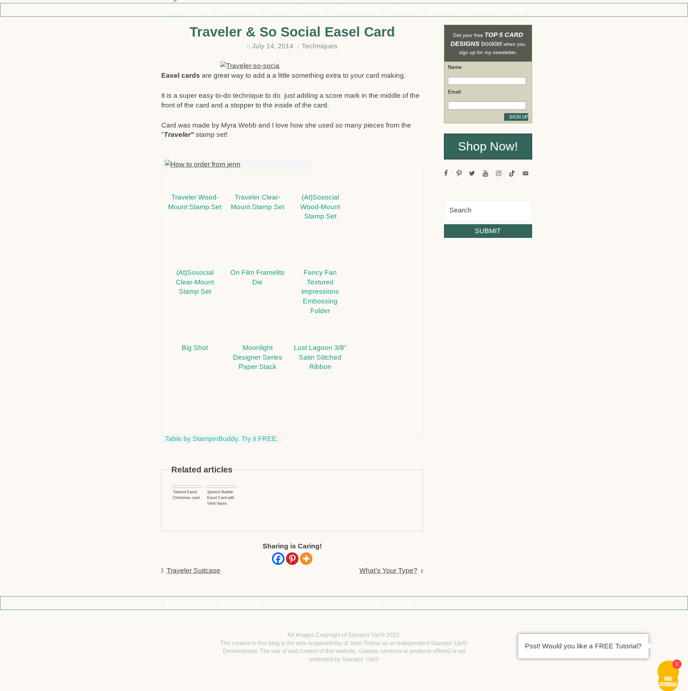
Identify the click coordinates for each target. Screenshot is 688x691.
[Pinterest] (292, 558)
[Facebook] (278, 558)
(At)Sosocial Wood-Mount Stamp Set (320, 206)
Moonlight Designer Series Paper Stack (257, 357)
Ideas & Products (298, 9)
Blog (204, 9)
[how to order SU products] (236, 164)
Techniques (320, 46)
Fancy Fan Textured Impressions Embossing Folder (320, 292)
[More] (306, 558)
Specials (482, 9)
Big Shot (195, 347)
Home (175, 9)
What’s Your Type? (388, 570)
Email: (455, 92)
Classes (404, 9)
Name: (455, 67)
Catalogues (241, 9)
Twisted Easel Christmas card (186, 495)
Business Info (358, 9)
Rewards (443, 9)
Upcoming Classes (351, 602)
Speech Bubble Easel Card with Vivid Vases (220, 497)
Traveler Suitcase (193, 570)
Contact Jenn (186, 602)
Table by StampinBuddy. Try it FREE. (221, 438)
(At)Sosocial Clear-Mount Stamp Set (195, 282)
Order (517, 9)
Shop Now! (488, 146)
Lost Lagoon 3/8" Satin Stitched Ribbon (320, 357)
